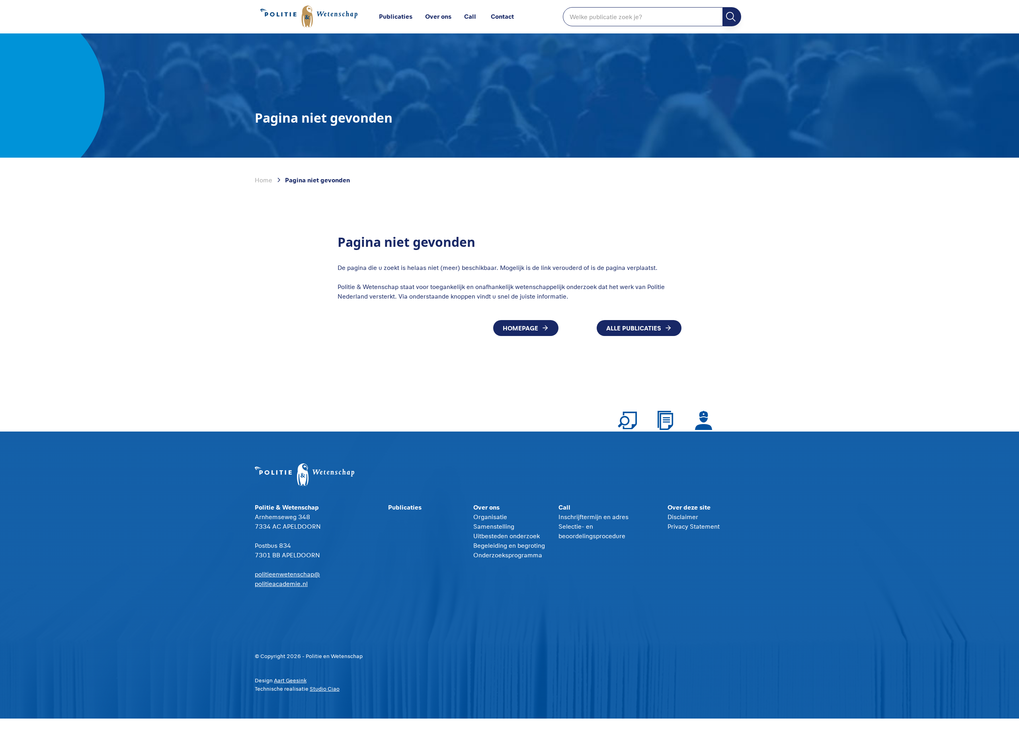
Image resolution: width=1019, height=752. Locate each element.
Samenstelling (493, 526)
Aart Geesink (290, 680)
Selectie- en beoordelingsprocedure (591, 531)
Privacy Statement (694, 526)
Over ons (438, 16)
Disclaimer (683, 517)
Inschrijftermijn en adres (593, 517)
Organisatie (490, 517)
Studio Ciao (325, 689)
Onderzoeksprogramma (507, 555)
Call (470, 16)
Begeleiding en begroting (509, 545)
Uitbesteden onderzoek (506, 536)
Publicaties (395, 16)
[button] (444, 16)
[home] (310, 17)
